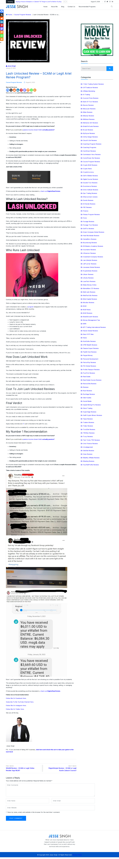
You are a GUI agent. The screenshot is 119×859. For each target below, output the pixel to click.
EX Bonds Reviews (89, 204)
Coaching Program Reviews (92, 144)
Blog (62, 6)
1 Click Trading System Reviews (93, 84)
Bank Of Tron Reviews (90, 102)
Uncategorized (88, 447)
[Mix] (28, 90)
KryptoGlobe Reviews (90, 271)
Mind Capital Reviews (90, 299)
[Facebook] (7, 90)
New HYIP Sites (88, 334)
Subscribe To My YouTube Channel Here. (20, 702)
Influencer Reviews (89, 253)
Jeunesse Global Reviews (91, 267)
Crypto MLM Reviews (90, 165)
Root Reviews (87, 391)
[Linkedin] (17, 90)
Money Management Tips (91, 320)
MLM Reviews (87, 313)
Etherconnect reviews (90, 197)
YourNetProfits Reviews (91, 465)
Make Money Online (89, 285)
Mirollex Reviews (88, 302)
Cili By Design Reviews (90, 137)
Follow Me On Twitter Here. (15, 709)
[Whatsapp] (31, 90)
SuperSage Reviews (89, 412)
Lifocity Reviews (88, 278)
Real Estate (86, 376)
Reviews (85, 387)
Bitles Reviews (87, 112)
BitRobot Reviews (89, 119)
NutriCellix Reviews (89, 341)
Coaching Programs (89, 147)
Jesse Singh (11, 66)
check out (50, 191)
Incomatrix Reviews (89, 250)
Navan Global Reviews (90, 331)
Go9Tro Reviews (88, 228)
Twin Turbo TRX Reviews (91, 440)
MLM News (87, 310)
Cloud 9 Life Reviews (90, 140)
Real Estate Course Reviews (92, 380)
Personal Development (90, 359)
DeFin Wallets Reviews (90, 176)
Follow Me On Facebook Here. (16, 698)
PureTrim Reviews (89, 373)
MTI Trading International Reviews (94, 327)
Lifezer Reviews (88, 274)
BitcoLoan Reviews (89, 109)
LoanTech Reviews (89, 281)
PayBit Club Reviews (90, 352)
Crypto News (87, 168)
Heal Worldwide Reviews (91, 235)
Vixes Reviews (87, 454)
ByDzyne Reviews (89, 133)
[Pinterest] (21, 90)
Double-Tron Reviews (90, 183)
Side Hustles (87, 398)
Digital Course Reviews (90, 179)
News (85, 338)
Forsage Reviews (88, 221)
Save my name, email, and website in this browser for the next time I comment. (33, 812)
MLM (84, 306)
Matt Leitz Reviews (89, 292)
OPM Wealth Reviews (90, 345)
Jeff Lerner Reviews (89, 264)
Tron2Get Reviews (89, 429)
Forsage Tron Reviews (90, 225)
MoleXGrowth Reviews (90, 317)
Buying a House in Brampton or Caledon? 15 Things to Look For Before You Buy (39, 1)
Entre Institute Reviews (90, 190)
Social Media (87, 401)
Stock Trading (87, 408)
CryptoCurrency (88, 172)
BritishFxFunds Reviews (91, 126)
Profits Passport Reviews (91, 369)
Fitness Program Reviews (91, 214)
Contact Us (71, 6)
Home (45, 6)
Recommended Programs (87, 6)
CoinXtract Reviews (89, 151)
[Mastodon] (24, 90)
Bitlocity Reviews (88, 116)
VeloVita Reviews (88, 450)
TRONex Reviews (89, 433)
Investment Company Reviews (93, 257)
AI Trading (86, 94)
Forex (85, 218)
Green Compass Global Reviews (93, 232)
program (31, 307)
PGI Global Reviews (89, 366)
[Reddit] (14, 90)
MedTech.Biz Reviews (90, 295)
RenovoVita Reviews (89, 383)
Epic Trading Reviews (90, 193)
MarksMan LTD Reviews (91, 288)
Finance (85, 211)
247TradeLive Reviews (90, 87)
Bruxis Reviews (88, 130)
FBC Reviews (87, 207)
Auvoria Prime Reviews (90, 98)
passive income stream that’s (39, 130)
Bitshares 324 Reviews (90, 123)
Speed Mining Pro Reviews (92, 405)
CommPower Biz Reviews (91, 158)
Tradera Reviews (88, 422)
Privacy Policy (77, 855)
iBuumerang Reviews (90, 242)
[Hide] (0, 42)
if (23, 424)
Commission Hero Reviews (92, 154)
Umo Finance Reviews (90, 443)
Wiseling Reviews (88, 461)
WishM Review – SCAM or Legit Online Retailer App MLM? (20, 768)
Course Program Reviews (22, 14)
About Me (54, 6)
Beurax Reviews (88, 105)
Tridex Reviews (88, 426)
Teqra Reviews (88, 419)
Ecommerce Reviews (90, 186)
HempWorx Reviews (89, 239)
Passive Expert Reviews (91, 348)
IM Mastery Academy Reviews (93, 246)
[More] (34, 90)
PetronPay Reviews (89, 362)
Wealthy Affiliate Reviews (91, 458)
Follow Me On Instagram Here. (16, 705)
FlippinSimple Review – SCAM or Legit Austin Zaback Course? (62, 768)
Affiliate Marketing (89, 91)
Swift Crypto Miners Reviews (92, 415)
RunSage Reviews (89, 394)
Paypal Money (88, 355)
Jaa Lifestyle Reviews (90, 260)
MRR (84, 324)
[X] (11, 90)
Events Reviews (88, 200)
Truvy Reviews (88, 436)
